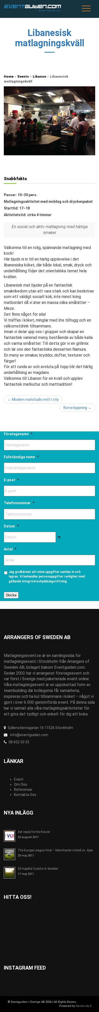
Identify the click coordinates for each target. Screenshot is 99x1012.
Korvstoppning (77, 408)
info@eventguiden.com (28, 735)
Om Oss (20, 784)
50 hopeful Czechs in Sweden (38, 868)
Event (18, 779)
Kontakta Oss (25, 795)
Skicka (11, 595)
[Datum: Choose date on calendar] (59, 537)
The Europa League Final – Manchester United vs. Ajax (55, 850)
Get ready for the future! (34, 832)
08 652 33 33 (19, 742)
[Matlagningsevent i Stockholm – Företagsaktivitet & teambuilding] (33, 9)
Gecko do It (83, 1006)
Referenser (23, 789)
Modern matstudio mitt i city (33, 399)
